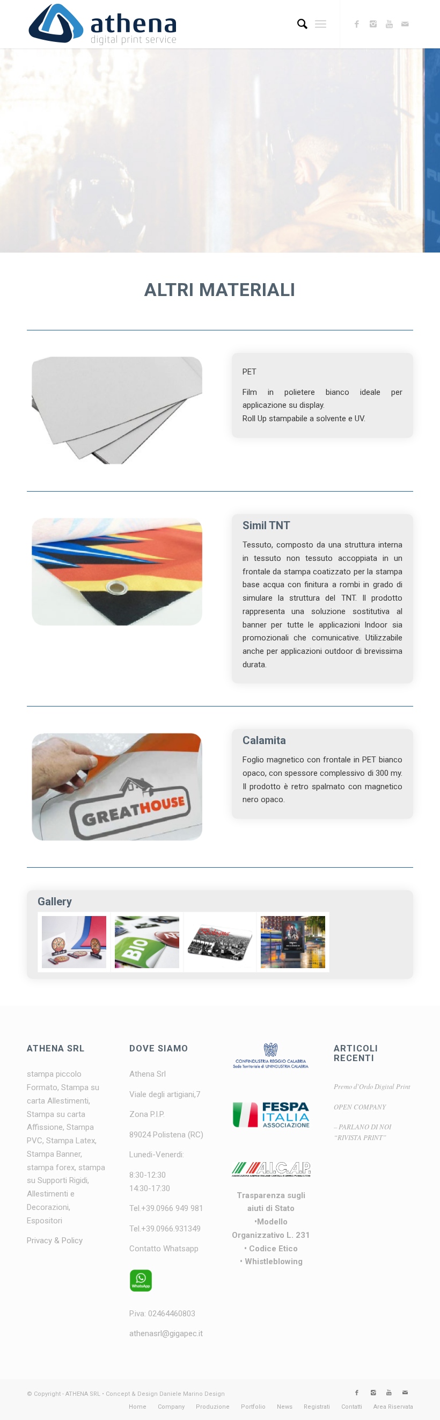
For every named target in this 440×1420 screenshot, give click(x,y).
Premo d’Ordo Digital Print (372, 1086)
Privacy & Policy (55, 1240)
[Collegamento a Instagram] (373, 24)
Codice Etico (273, 1248)
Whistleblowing (274, 1261)
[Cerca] (297, 24)
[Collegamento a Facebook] (357, 24)
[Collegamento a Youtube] (389, 24)
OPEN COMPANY (360, 1106)
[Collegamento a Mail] (405, 24)
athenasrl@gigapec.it (166, 1333)
